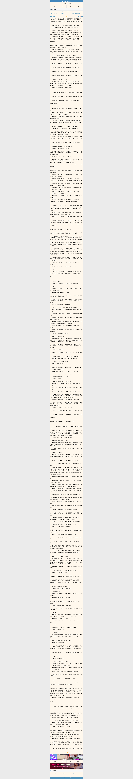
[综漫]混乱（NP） (74, 773)
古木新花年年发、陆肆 (66, 1)
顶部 (72, 777)
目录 (62, 6)
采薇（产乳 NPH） (64, 773)
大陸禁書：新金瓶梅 (64, 774)
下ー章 (78, 6)
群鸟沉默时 (53, 774)
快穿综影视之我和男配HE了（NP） (67, 11)
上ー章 (55, 6)
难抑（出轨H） (74, 11)
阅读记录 (64, 777)
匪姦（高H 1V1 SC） (54, 13)
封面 (70, 6)
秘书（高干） (63, 13)
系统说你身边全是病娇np (76, 774)
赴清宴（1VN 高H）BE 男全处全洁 (77, 13)
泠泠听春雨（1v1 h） (54, 773)
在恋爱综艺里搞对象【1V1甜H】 (56, 11)
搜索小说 (68, 777)
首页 (60, 777)
